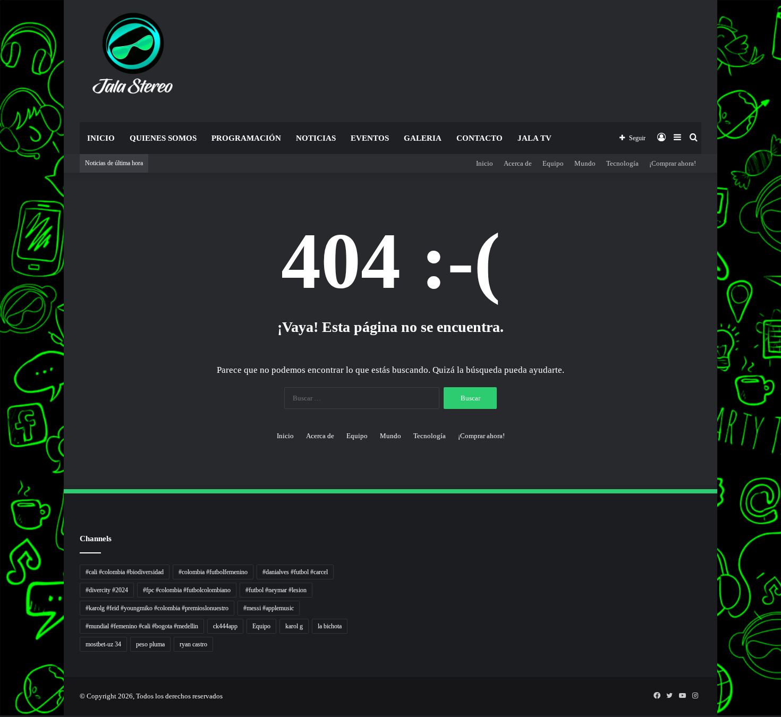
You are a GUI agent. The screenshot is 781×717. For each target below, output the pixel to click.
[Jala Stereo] (133, 56)
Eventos (370, 138)
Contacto (479, 138)
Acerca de (518, 163)
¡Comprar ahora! (672, 163)
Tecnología (622, 163)
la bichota (330, 626)
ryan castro (193, 644)
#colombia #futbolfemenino (213, 572)
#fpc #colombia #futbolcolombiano (187, 590)
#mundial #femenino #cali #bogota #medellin (142, 626)
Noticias (316, 138)
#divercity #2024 (107, 590)
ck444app (225, 626)
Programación (246, 138)
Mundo (585, 163)
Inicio (101, 138)
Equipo (553, 163)
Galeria (423, 138)
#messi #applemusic (268, 608)
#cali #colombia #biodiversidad (125, 572)
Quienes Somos (163, 138)
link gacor (1, 715)
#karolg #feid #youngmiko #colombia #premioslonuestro (157, 608)
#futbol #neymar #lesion (276, 590)
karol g (294, 626)
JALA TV (534, 138)
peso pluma (150, 644)
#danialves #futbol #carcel (295, 572)
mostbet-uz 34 (103, 644)
